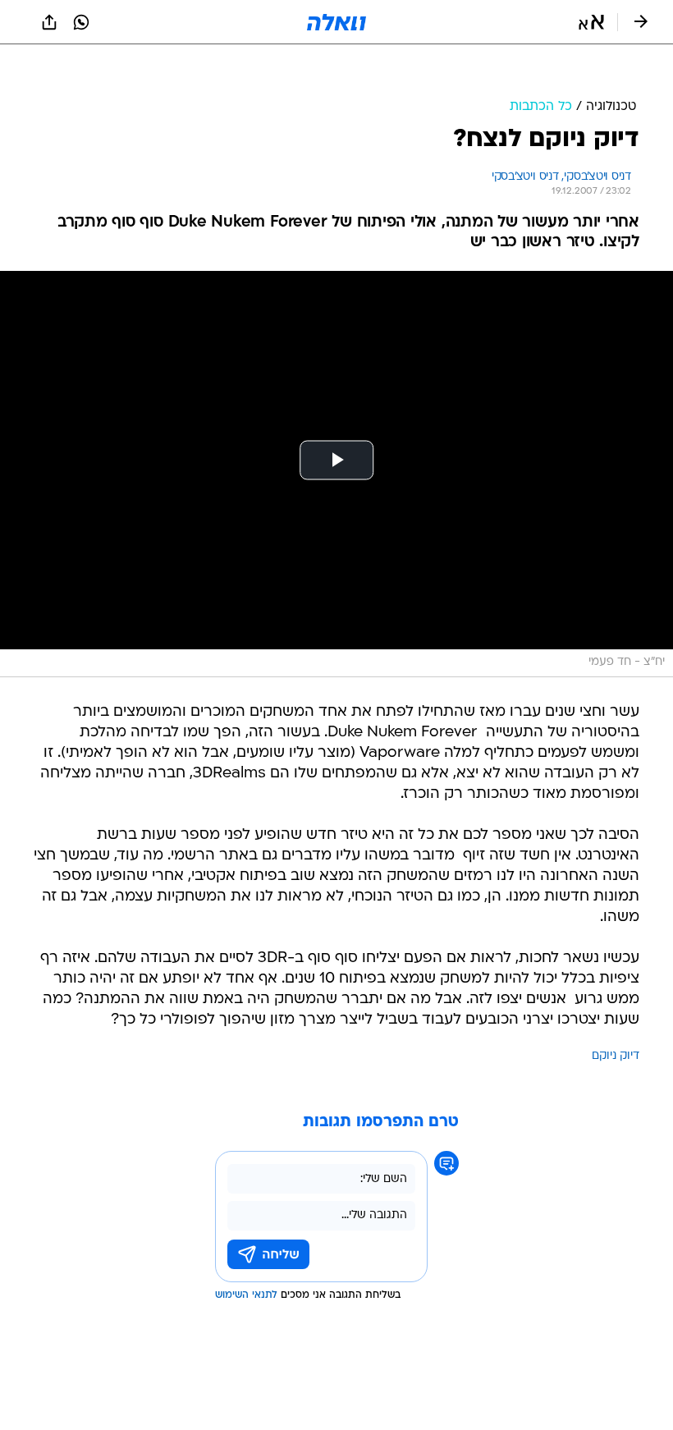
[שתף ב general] (49, 22)
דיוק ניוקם (615, 1015)
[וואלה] (336, 22)
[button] (591, 22)
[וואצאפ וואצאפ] (81, 22)
